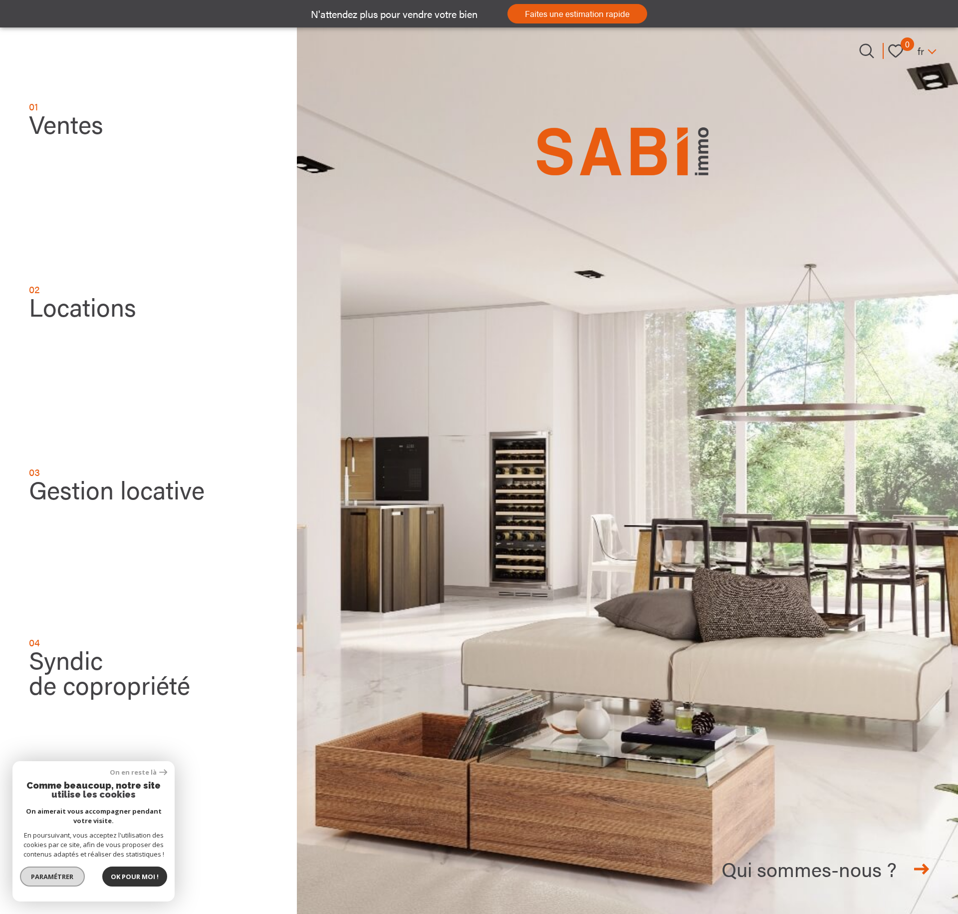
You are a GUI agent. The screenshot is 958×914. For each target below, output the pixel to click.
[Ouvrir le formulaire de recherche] (867, 51)
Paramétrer (52, 876)
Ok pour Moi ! (135, 876)
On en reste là (133, 772)
